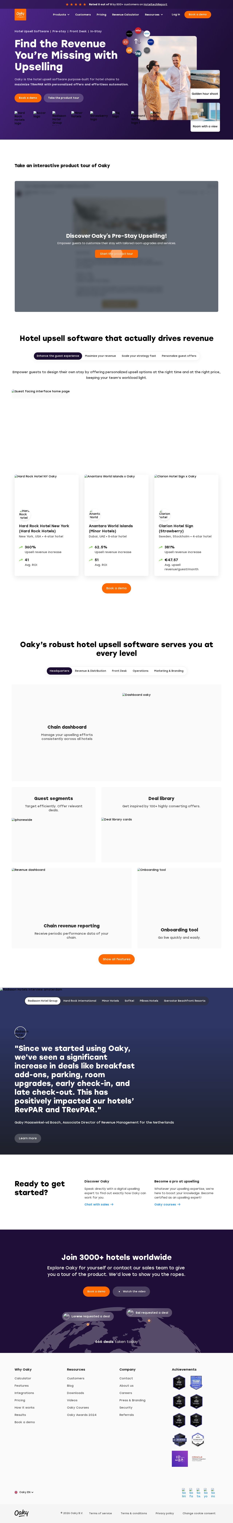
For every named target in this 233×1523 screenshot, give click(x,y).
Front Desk (78, 31)
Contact (126, 1378)
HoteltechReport (155, 4)
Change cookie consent (199, 1513)
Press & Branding (132, 1400)
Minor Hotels (110, 1000)
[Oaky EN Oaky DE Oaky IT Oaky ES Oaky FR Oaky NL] (25, 1492)
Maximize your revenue (100, 355)
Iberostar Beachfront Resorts (184, 1000)
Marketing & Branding (168, 670)
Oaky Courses (78, 1407)
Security (126, 1407)
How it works (24, 1407)
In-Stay (96, 31)
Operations (140, 670)
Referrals (126, 1415)
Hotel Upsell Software (32, 31)
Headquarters (59, 670)
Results (20, 1415)
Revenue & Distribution (90, 670)
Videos (72, 1400)
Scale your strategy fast (139, 355)
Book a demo (198, 14)
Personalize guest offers (179, 355)
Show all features (116, 959)
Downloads (75, 1393)
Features (22, 1385)
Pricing (20, 1400)
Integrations (24, 1393)
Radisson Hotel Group (43, 1000)
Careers (125, 1393)
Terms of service (100, 1513)
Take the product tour (63, 97)
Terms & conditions (134, 1513)
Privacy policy (165, 1513)
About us (126, 1385)
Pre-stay (59, 31)
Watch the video (134, 1291)
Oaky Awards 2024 (81, 1415)
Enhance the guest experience (58, 355)
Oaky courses (165, 1204)
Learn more (28, 1138)
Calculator (23, 1378)
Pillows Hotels (149, 1000)
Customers (75, 1378)
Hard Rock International (79, 1000)
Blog (70, 1385)
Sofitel (129, 1000)
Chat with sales (96, 1204)
